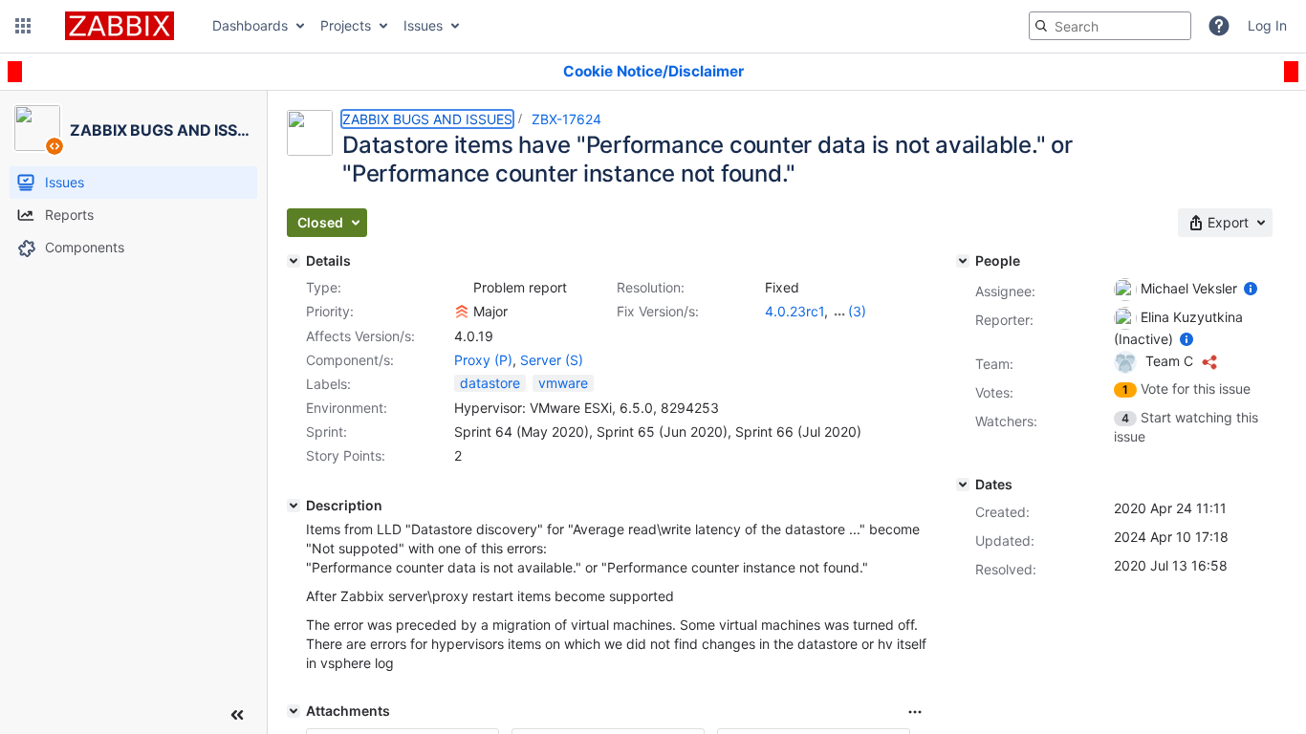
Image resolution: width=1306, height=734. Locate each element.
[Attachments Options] (915, 712)
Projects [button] (345, 25)
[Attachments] (293, 711)
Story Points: (345, 455)
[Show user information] (1250, 288)
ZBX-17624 (566, 119)
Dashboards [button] (250, 25)
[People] (962, 261)
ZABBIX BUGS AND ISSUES (427, 119)
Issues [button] (423, 25)
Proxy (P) (483, 360)
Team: (994, 364)
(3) (857, 311)
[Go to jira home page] (119, 26)
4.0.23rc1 (794, 311)
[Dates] (962, 484)
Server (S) (551, 360)
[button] (23, 26)
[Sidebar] (237, 715)
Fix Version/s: (658, 311)
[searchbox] (1110, 25)
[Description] (293, 505)
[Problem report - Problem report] (461, 287)
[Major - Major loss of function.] (461, 311)
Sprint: (326, 431)
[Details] (293, 261)
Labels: (328, 384)
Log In (1267, 25)
